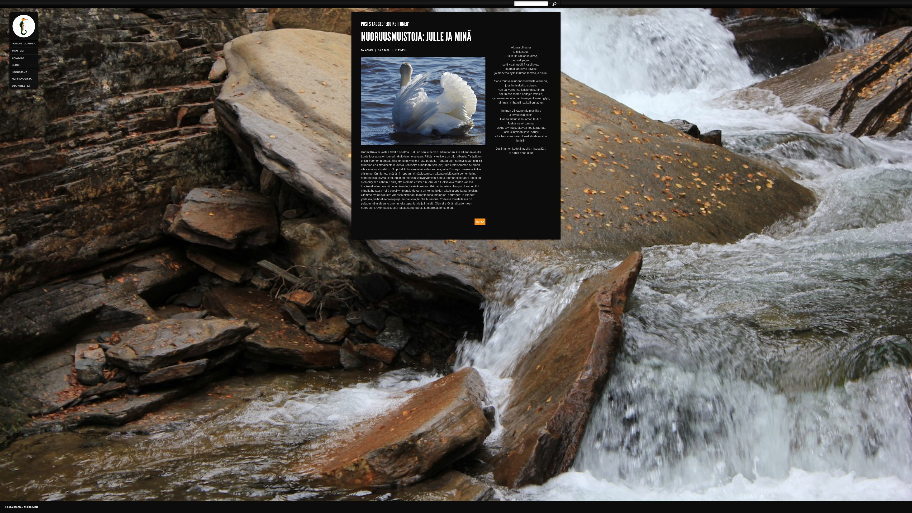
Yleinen (400, 50)
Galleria (18, 58)
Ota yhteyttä (21, 86)
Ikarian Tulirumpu (24, 43)
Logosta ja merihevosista (22, 75)
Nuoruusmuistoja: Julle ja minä (416, 38)
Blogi (15, 65)
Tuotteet (18, 50)
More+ (480, 221)
